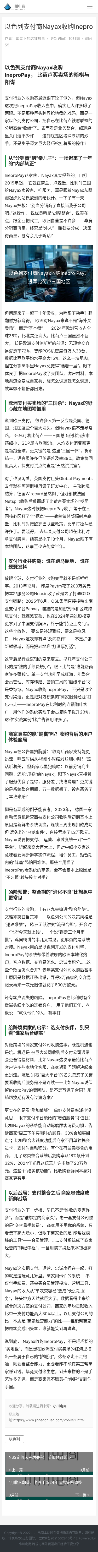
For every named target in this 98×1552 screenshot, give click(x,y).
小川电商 (60, 1406)
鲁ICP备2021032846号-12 (58, 1538)
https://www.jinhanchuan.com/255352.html (48, 1420)
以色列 (14, 1439)
